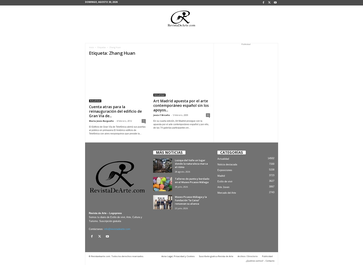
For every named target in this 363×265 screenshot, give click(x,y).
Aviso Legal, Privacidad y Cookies (178, 256)
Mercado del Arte (226, 192)
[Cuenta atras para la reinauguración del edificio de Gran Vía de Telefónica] (117, 81)
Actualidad (95, 100)
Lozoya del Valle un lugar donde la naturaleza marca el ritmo (191, 164)
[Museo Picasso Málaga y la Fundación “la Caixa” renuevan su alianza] (162, 202)
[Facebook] (263, 2)
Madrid (221, 175)
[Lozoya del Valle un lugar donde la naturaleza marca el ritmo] (162, 166)
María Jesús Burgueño (101, 120)
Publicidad (267, 256)
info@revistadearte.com (117, 229)
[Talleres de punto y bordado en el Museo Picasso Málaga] (162, 184)
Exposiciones (224, 170)
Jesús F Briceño (161, 115)
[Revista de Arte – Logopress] (181, 19)
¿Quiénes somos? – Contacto (260, 260)
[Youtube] (275, 2)
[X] (269, 2)
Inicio (91, 47)
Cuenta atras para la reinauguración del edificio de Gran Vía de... (115, 111)
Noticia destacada (227, 164)
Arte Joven (223, 187)
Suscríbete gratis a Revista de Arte (216, 256)
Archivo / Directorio (248, 256)
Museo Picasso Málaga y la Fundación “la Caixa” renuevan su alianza (191, 200)
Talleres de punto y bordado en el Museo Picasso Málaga (192, 180)
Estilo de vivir (224, 181)
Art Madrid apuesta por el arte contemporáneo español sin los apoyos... (181, 105)
